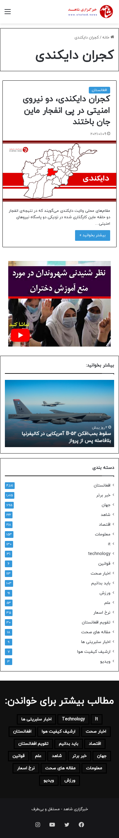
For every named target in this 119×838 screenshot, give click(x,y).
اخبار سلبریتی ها (95, 642)
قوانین (104, 564)
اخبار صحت (100, 573)
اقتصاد (104, 524)
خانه (106, 37)
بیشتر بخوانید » (93, 235)
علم (107, 603)
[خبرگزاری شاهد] (90, 11)
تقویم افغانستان (96, 622)
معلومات (102, 534)
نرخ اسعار (101, 613)
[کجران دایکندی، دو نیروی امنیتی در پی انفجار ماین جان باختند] (59, 171)
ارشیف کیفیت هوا (93, 652)
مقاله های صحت (95, 632)
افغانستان (99, 90)
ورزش (104, 593)
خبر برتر (103, 495)
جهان (106, 505)
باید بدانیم (100, 583)
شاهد (105, 515)
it (109, 544)
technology (99, 554)
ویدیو (105, 661)
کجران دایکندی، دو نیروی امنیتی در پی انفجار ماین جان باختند (66, 110)
